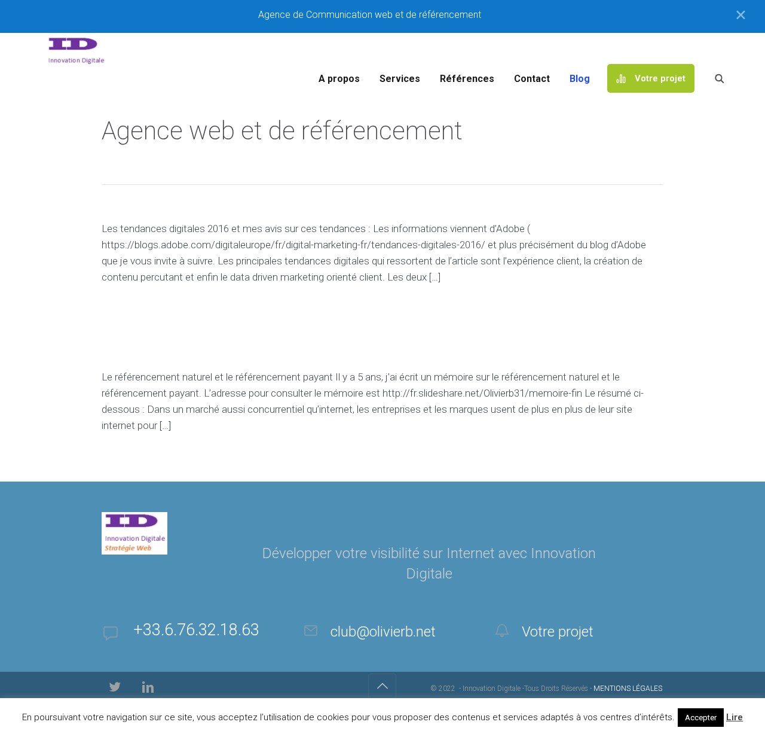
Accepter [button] (701, 717)
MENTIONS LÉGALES (627, 688)
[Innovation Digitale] (391, 49)
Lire (734, 717)
